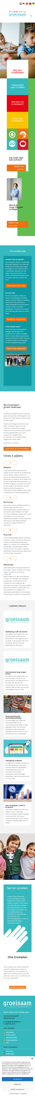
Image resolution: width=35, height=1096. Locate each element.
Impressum (23, 1093)
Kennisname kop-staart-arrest (16, 673)
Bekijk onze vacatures (13, 224)
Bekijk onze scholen (19, 167)
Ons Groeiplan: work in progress (15, 806)
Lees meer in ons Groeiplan (17, 449)
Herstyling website (13, 761)
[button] (32, 1058)
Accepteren (17, 1079)
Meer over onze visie (16, 286)
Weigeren (17, 1084)
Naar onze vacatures (16, 349)
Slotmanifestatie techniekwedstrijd (13, 717)
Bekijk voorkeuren (17, 1089)
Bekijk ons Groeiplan (17, 987)
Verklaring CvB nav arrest (16, 632)
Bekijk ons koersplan (16, 319)
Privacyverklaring (14, 1093)
